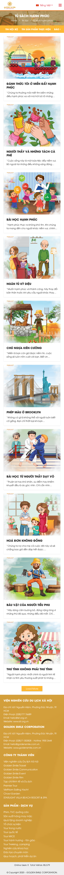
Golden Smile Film (13, 777)
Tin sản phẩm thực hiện (36, 29)
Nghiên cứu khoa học (16, 848)
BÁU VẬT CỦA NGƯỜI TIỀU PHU (28, 605)
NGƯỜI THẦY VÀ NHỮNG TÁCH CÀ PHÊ (31, 153)
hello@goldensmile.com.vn (24, 743)
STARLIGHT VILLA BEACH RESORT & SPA (25, 797)
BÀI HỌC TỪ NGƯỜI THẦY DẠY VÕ (30, 476)
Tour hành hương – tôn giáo (19, 840)
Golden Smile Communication (21, 769)
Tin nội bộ (11, 29)
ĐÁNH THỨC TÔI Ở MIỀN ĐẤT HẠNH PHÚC (31, 85)
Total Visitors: (36, 864)
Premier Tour (10, 785)
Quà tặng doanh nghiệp (18, 820)
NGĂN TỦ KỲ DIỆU (19, 283)
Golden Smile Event (15, 773)
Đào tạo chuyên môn (16, 852)
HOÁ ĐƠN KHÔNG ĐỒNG (24, 540)
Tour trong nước (12, 828)
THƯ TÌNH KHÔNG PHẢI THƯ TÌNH (29, 669)
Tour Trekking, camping (17, 844)
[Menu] (60, 5)
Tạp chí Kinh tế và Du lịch (18, 781)
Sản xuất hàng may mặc (18, 816)
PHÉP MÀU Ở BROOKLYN (24, 412)
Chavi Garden (12, 793)
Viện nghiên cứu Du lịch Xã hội (21, 761)
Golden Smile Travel (15, 765)
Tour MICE (9, 836)
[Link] (9, 5)
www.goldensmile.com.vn (27, 747)
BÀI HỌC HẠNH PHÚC (22, 219)
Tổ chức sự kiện (12, 824)
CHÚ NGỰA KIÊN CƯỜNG (24, 348)
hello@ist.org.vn (18, 717)
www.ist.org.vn (21, 721)
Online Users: (21, 864)
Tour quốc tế (11, 832)
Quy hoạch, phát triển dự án (20, 856)
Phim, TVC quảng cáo (16, 812)
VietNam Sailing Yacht (16, 789)
